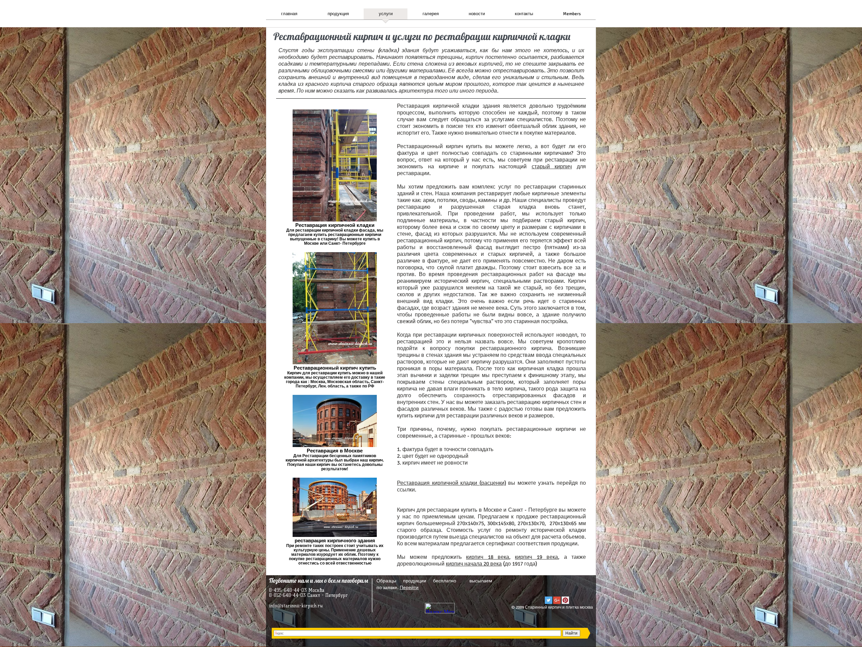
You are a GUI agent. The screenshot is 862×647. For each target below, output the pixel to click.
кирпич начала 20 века (474, 563)
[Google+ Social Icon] (557, 600)
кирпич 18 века (487, 557)
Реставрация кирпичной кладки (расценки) (451, 483)
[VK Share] (565, 587)
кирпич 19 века (536, 557)
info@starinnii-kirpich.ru (296, 606)
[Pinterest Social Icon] (565, 600)
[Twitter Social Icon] (548, 600)
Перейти (409, 587)
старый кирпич (552, 166)
